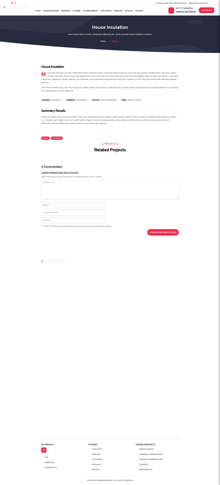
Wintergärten (145, 470)
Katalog (129, 11)
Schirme (76, 11)
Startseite (97, 449)
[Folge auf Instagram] (43, 450)
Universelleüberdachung (151, 454)
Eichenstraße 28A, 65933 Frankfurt (172, 3)
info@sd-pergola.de (200, 3)
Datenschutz (51, 468)
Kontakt (139, 11)
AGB (46, 457)
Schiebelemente (90, 11)
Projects (115, 41)
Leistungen (106, 11)
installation (57, 138)
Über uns (118, 11)
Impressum (49, 463)
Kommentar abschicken (163, 232)
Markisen (65, 11)
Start (38, 11)
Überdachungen (51, 11)
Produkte (96, 465)
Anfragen (207, 10)
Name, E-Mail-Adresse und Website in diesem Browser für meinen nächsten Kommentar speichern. (78, 226)
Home (103, 41)
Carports (143, 465)
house (45, 138)
